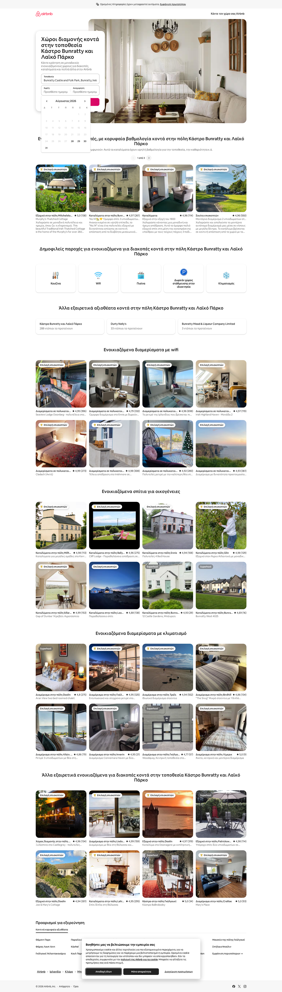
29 (78, 141)
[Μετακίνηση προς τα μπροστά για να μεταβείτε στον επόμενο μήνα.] (85, 101)
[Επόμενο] (148, 158)
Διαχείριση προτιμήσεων (178, 971)
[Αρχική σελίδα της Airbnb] (44, 14)
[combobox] (70, 80)
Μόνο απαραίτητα (141, 971)
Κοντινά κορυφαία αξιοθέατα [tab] (52, 929)
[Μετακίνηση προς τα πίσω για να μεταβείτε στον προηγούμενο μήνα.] (47, 101)
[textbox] (56, 92)
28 (72, 141)
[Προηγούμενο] (133, 158)
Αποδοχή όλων (103, 971)
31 (46, 147)
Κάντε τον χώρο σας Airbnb (227, 13)
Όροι (76, 986)
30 (85, 141)
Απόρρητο (64, 986)
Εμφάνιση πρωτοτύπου (173, 4)
